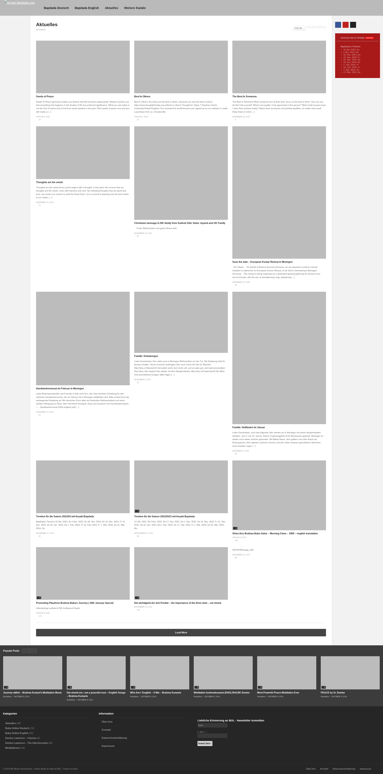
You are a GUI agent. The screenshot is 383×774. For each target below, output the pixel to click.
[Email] (353, 25)
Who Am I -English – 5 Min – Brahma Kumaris (155, 692)
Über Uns (107, 721)
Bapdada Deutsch (56, 8)
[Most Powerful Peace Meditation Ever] (286, 672)
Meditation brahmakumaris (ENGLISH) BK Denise (222, 692)
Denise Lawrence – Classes (21, 738)
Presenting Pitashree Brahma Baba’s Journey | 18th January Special (74, 603)
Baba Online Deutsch (17, 728)
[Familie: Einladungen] (181, 322)
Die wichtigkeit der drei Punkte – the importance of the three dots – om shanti (177, 603)
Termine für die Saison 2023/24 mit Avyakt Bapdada (65, 516)
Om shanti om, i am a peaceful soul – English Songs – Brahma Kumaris (96, 694)
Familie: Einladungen (146, 356)
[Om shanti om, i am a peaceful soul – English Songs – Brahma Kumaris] (96, 672)
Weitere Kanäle (135, 8)
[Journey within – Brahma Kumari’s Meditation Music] (32, 672)
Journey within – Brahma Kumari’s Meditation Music (32, 692)
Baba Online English (16, 733)
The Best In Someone (244, 96)
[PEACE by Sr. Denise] (350, 672)
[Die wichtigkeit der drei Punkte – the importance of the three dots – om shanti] (181, 573)
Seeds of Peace (45, 96)
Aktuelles (111, 8)
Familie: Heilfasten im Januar (248, 427)
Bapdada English (87, 8)
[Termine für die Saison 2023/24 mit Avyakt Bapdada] (83, 486)
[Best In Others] (181, 67)
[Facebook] (338, 25)
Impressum (108, 746)
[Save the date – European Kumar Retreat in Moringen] (279, 192)
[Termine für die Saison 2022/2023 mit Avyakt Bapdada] (181, 486)
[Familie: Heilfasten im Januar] (279, 358)
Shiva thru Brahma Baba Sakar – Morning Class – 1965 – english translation (275, 533)
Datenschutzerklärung (114, 738)
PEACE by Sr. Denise (333, 692)
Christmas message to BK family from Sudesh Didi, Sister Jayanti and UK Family (179, 223)
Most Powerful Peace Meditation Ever (278, 692)
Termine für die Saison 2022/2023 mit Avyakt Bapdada (164, 516)
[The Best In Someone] (279, 67)
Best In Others (142, 96)
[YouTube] (346, 25)
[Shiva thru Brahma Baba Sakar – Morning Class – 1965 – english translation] (279, 495)
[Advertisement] (15, 73)
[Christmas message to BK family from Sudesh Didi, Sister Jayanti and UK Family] (181, 173)
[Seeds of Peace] (83, 67)
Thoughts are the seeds (49, 182)
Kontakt (106, 730)
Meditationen (12, 748)
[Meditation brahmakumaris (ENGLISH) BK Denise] (223, 672)
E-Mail (202, 732)
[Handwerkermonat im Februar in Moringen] (83, 338)
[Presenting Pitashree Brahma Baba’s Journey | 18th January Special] (83, 573)
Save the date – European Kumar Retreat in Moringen (262, 262)
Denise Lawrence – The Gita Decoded (26, 743)
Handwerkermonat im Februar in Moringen (60, 388)
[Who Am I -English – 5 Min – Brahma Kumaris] (159, 672)
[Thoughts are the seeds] (83, 152)
